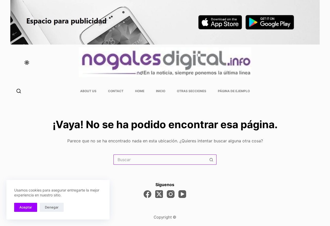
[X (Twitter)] (159, 194)
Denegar (52, 207)
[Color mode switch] (26, 62)
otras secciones (191, 91)
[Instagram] (171, 194)
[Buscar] (18, 91)
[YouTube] (182, 194)
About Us (88, 91)
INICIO (160, 91)
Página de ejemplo (234, 91)
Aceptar (25, 207)
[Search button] (211, 159)
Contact (115, 91)
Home (139, 91)
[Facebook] (147, 194)
